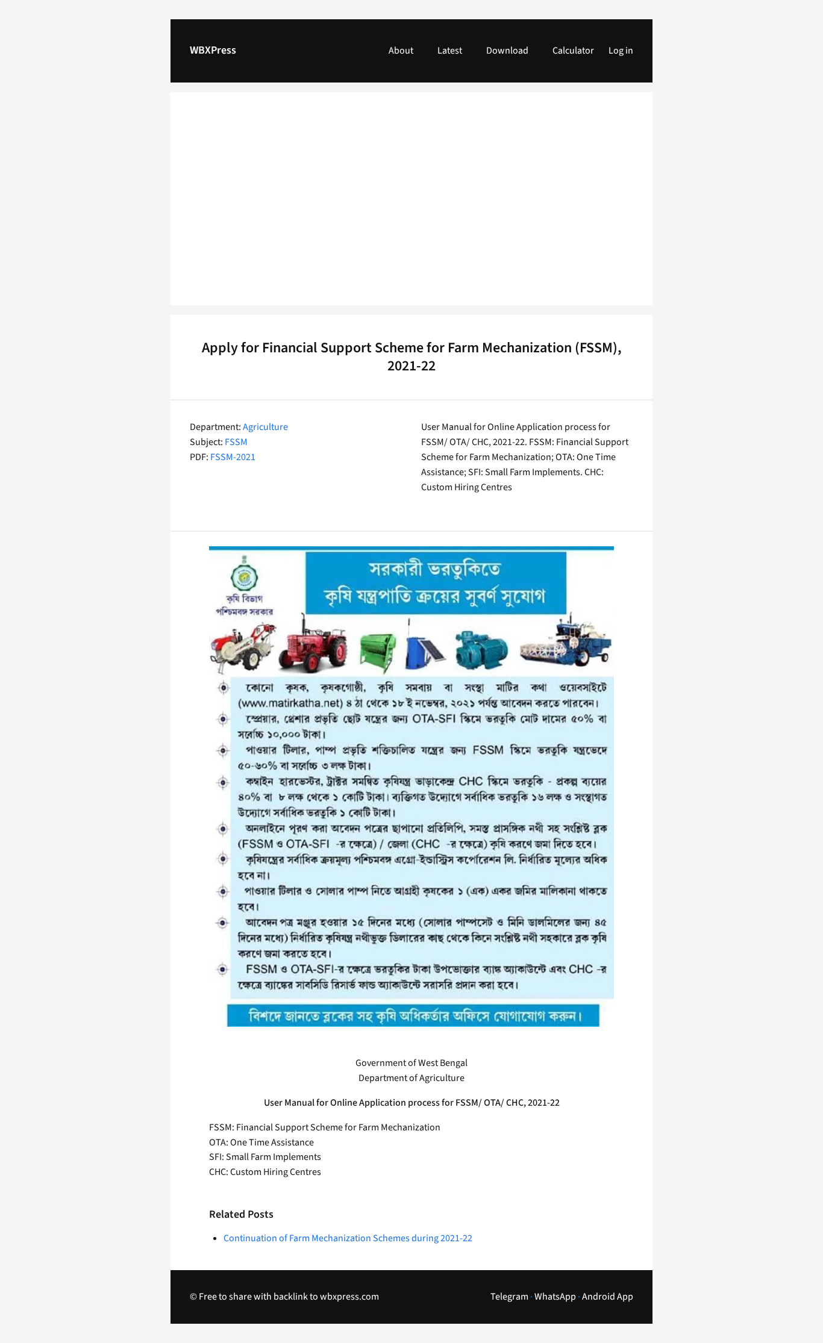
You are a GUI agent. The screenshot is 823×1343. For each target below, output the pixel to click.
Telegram (509, 1296)
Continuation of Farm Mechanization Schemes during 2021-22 (348, 1238)
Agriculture (265, 427)
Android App (607, 1296)
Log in (621, 50)
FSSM (236, 442)
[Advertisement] (411, 206)
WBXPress (213, 50)
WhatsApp (555, 1296)
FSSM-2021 (232, 457)
